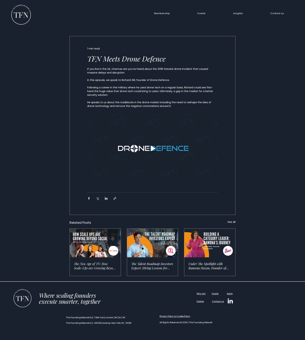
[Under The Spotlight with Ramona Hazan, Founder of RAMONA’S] (209, 243)
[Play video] (152, 148)
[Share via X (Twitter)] (97, 198)
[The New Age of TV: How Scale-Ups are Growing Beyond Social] (95, 243)
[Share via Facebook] (89, 198)
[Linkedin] (230, 300)
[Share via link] (114, 198)
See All (231, 222)
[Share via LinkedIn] (106, 198)
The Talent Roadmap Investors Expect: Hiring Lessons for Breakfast (152, 266)
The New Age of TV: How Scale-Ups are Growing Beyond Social (95, 266)
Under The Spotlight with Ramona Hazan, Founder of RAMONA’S (207, 266)
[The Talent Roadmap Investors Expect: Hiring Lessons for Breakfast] (152, 243)
